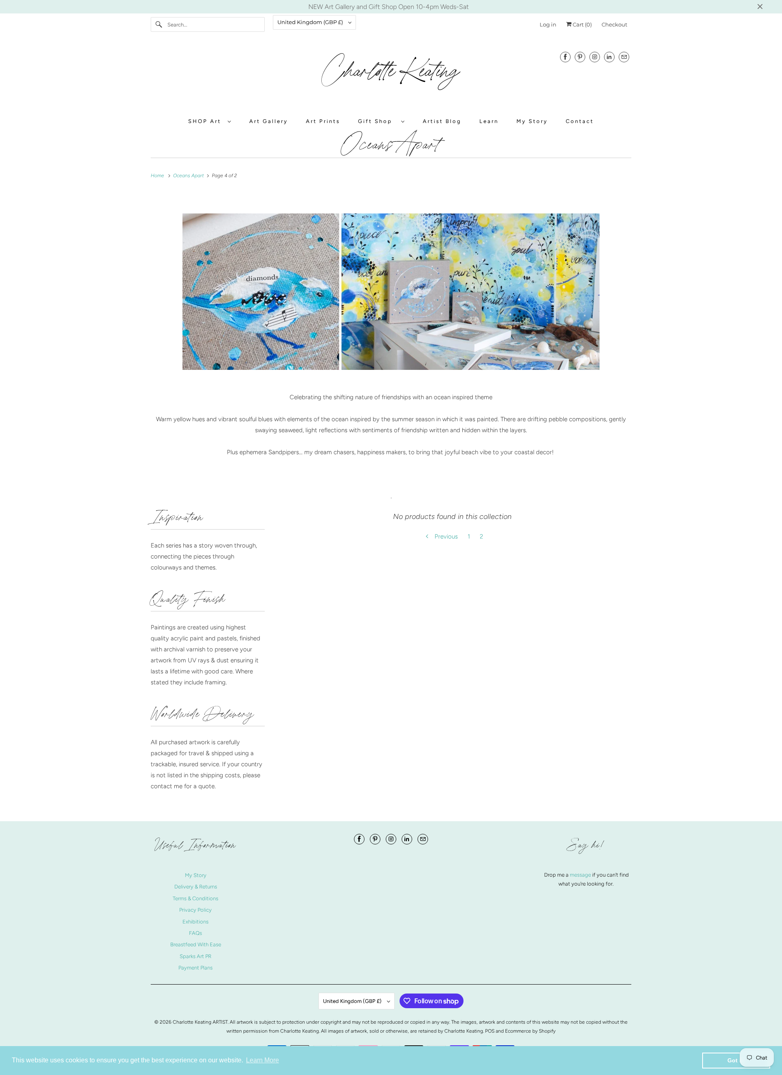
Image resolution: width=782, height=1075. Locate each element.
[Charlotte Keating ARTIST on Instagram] (594, 57)
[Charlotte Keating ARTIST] (391, 75)
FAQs (195, 933)
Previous (445, 536)
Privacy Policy (195, 910)
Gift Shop (377, 121)
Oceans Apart (391, 144)
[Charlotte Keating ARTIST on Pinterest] (580, 57)
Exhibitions (195, 922)
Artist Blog (442, 121)
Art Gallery (268, 121)
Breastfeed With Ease (195, 944)
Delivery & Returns (195, 887)
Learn (489, 121)
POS (489, 1031)
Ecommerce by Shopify (530, 1031)
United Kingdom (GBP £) (310, 22)
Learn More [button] (262, 1060)
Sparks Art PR (195, 956)
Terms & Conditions (195, 898)
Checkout (614, 24)
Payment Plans (195, 968)
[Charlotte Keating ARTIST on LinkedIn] (609, 57)
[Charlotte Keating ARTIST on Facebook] (565, 57)
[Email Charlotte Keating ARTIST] (624, 57)
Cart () (581, 24)
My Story (532, 121)
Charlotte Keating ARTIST (200, 1022)
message (581, 875)
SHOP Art (206, 121)
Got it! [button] (736, 1060)
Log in (548, 24)
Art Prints (323, 121)
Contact (580, 121)
